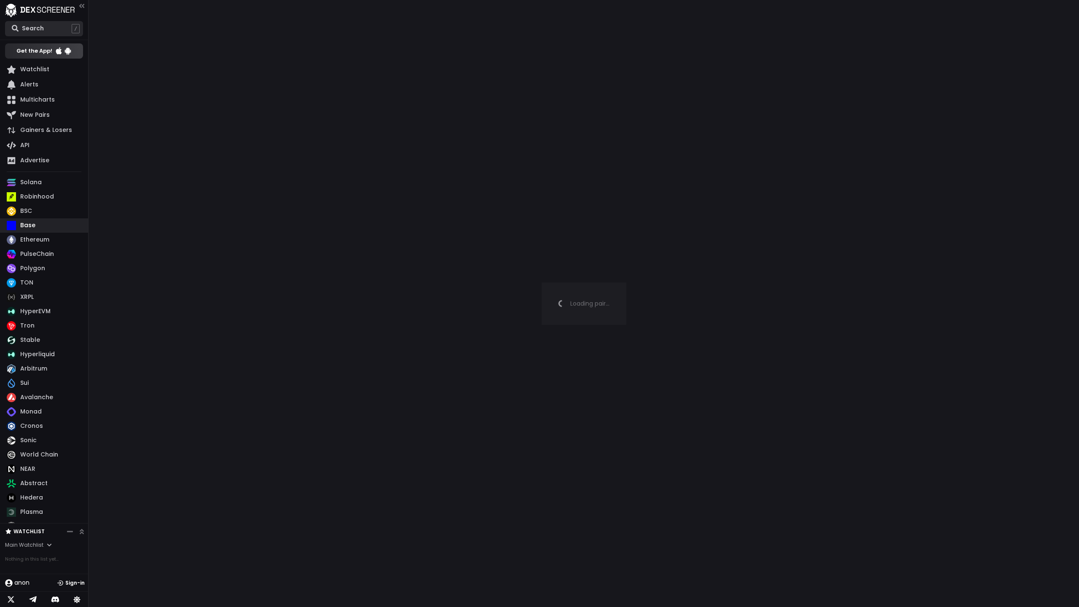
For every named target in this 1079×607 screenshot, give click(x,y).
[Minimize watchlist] (69, 532)
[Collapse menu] (81, 5)
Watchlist (29, 531)
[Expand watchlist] (81, 532)
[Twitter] (11, 599)
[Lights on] (77, 599)
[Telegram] (33, 599)
